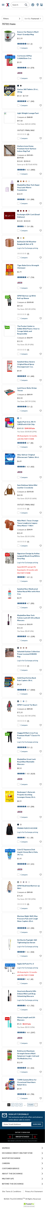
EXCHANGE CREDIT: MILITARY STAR (17, 1153)
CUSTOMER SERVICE (10, 1168)
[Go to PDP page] (9, 40)
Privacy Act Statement (34, 1191)
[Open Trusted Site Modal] (29, 1204)
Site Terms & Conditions (11, 1191)
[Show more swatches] (29, 181)
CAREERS (6, 1163)
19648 (30, 1105)
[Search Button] (26, 5)
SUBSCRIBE (37, 1124)
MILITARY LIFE (8, 1179)
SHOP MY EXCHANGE (11, 1158)
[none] (12, 18)
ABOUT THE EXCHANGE (12, 1174)
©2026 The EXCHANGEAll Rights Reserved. (22, 1199)
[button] (12, 18)
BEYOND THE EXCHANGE (13, 1184)
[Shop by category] (3, 5)
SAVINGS (6, 1148)
